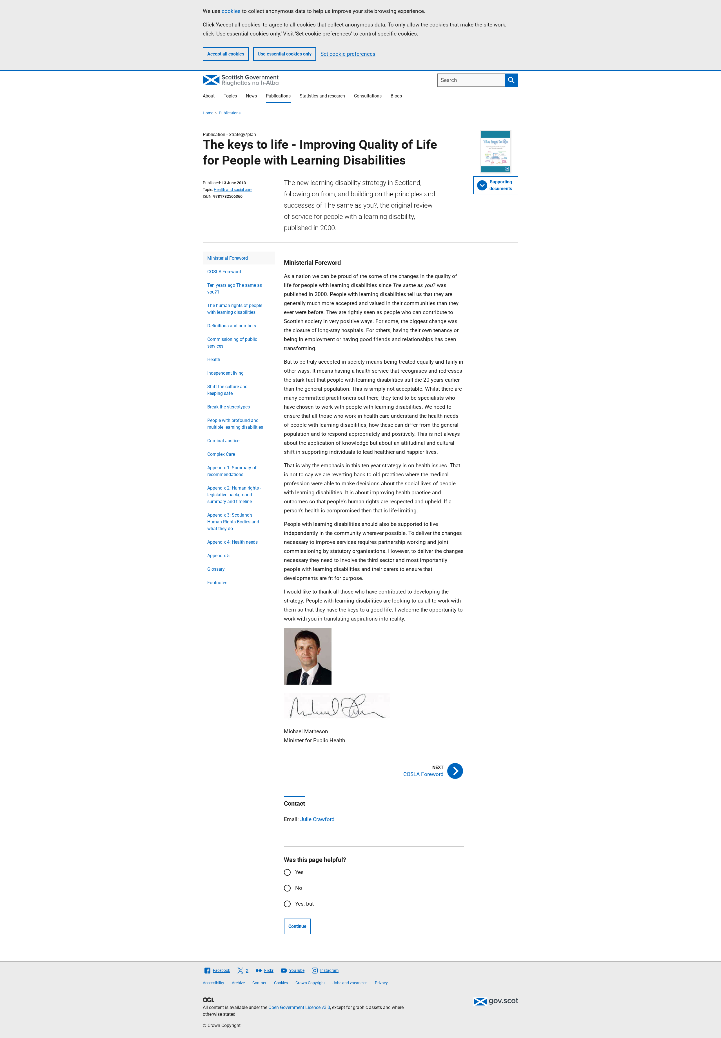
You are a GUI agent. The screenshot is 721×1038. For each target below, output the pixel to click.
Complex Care (221, 454)
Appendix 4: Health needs (232, 542)
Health (213, 359)
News (251, 96)
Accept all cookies (225, 54)
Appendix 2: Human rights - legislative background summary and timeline (234, 494)
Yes (299, 872)
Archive (238, 983)
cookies (231, 11)
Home (208, 113)
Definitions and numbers (231, 325)
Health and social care (233, 189)
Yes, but (304, 904)
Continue (297, 926)
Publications (278, 96)
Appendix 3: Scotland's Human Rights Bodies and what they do (233, 521)
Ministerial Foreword (227, 258)
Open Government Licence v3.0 (299, 1007)
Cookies (281, 983)
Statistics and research (322, 96)
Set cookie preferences (348, 54)
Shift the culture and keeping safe (227, 390)
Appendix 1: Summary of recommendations (232, 471)
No (298, 888)
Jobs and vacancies (350, 983)
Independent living (225, 373)
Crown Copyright (310, 983)
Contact (259, 983)
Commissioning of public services (232, 343)
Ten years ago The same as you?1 (234, 289)
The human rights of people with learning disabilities (234, 309)
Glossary (216, 569)
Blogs (396, 96)
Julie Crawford (317, 819)
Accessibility (213, 983)
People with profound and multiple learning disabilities (235, 424)
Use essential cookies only (284, 54)
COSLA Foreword (224, 271)
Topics (230, 96)
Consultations (368, 96)
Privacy (381, 983)
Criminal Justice (223, 440)
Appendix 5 (218, 555)
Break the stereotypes (228, 407)
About (209, 96)
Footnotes (217, 582)
